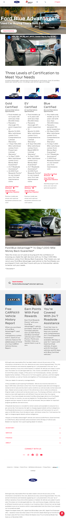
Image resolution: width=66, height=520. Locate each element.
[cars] (24, 455)
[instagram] (37, 455)
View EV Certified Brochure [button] (30, 187)
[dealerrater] (28, 455)
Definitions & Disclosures (35, 467)
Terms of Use (23, 467)
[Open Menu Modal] (4, 2)
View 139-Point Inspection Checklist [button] (51, 178)
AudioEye (33, 470)
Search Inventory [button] (8, 31)
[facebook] (32, 455)
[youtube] (41, 455)
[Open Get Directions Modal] (37, 2)
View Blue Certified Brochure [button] (50, 174)
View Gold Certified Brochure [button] (11, 187)
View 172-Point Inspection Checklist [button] (12, 191)
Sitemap (16, 467)
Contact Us (10, 467)
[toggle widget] (62, 513)
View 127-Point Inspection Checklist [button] (32, 191)
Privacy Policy (46, 467)
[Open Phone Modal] (45, 2)
